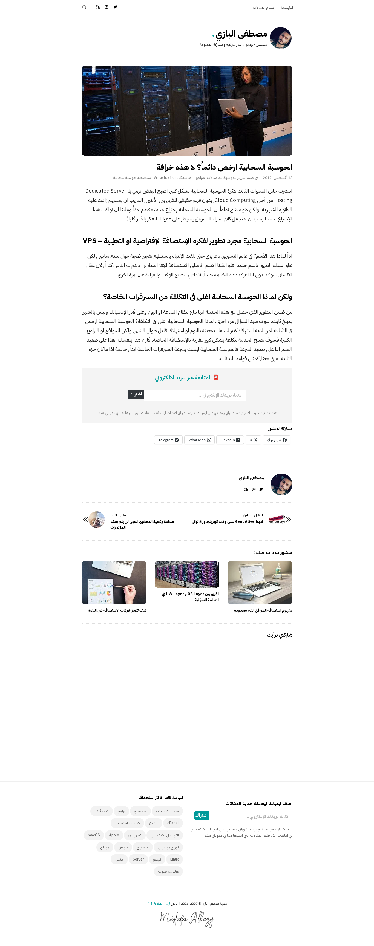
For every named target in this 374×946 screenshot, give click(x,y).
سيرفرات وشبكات (232, 177)
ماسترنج (143, 847)
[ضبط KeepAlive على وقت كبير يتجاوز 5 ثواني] (277, 519)
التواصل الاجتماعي (165, 835)
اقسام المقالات (264, 7)
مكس (119, 859)
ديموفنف (101, 811)
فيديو (157, 859)
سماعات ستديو (167, 811)
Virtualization (165, 177)
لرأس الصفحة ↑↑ (159, 903)
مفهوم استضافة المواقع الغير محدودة (263, 610)
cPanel (173, 823)
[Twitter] (115, 6)
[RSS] (98, 6)
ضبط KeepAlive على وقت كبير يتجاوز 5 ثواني (228, 521)
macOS (94, 835)
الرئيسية (287, 7)
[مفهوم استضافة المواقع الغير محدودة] (260, 582)
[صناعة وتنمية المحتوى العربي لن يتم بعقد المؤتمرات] (96, 519)
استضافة (145, 177)
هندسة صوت (168, 871)
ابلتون (153, 823)
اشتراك (136, 394)
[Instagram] (107, 6)
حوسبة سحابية (124, 177)
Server (138, 859)
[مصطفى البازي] (280, 38)
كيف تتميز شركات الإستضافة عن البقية (117, 610)
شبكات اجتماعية (127, 823)
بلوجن (123, 847)
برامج (121, 811)
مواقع (200, 177)
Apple (114, 835)
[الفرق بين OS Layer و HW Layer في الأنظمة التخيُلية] (187, 574)
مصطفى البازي (241, 33)
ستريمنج (140, 811)
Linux (174, 859)
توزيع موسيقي (168, 847)
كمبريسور (135, 835)
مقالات (212, 177)
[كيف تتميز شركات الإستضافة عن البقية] (114, 582)
